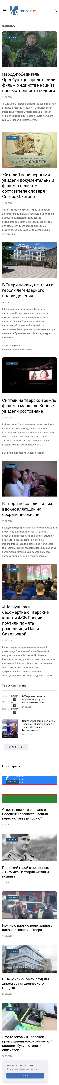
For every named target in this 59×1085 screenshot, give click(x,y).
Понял (25, 1076)
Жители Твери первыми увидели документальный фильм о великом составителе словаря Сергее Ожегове (28, 185)
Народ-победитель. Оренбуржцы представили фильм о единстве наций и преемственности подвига (28, 82)
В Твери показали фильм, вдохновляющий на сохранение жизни (27, 509)
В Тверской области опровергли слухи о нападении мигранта (34, 699)
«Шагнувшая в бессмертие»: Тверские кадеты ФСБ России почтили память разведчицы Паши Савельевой (25, 620)
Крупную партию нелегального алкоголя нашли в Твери (27, 927)
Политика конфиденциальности (21, 1069)
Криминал (13, 897)
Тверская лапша (14, 685)
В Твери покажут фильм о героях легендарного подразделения (27, 290)
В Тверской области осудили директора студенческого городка (25, 983)
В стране (12, 37)
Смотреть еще (16, 747)
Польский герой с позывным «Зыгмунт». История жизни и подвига (26, 872)
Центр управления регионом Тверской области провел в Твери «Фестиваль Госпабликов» (38, 725)
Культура (12, 363)
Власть (11, 248)
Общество (13, 138)
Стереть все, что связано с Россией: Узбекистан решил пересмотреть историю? (25, 814)
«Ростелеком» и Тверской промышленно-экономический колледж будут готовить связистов (27, 1043)
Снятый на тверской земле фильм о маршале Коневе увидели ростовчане (29, 406)
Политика (13, 782)
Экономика (13, 1009)
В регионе (13, 570)
